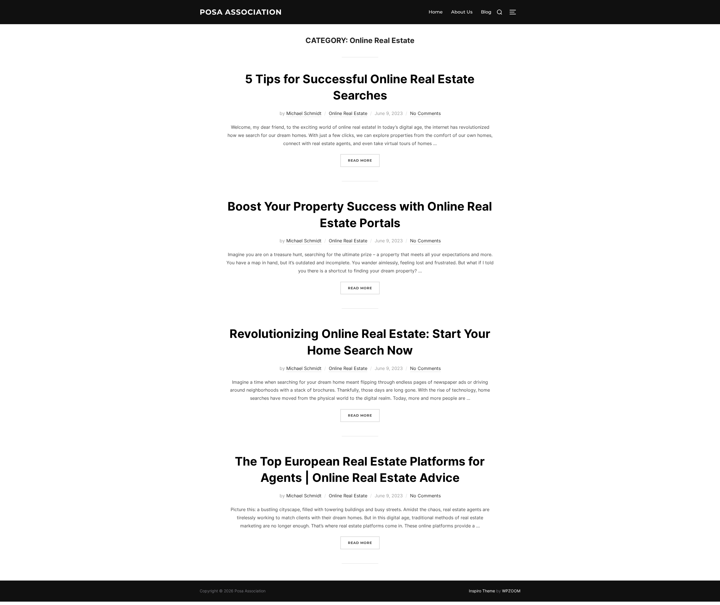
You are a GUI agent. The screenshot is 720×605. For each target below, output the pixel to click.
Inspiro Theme (482, 590)
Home (436, 12)
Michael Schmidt (303, 113)
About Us (461, 12)
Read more (364, 160)
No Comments (425, 113)
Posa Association (241, 12)
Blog (486, 12)
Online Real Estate (348, 113)
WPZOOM (511, 590)
